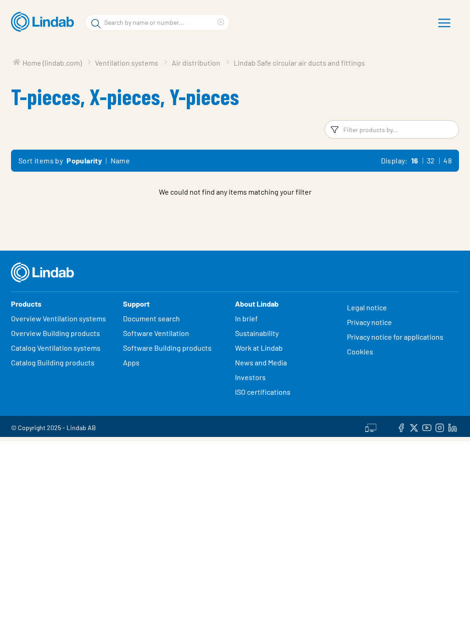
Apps (131, 362)
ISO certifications (263, 391)
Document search (151, 318)
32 (431, 160)
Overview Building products (55, 333)
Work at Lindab (259, 347)
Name (120, 160)
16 (415, 160)
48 (447, 160)
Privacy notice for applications (395, 336)
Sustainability (257, 333)
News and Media (261, 362)
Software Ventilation (156, 333)
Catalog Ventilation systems (56, 347)
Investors (250, 377)
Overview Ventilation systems (58, 318)
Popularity (84, 160)
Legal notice (367, 307)
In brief (247, 318)
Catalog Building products (53, 362)
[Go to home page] (44, 22)
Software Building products (167, 347)
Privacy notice (369, 322)
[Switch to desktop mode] (370, 426)
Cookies (360, 351)
